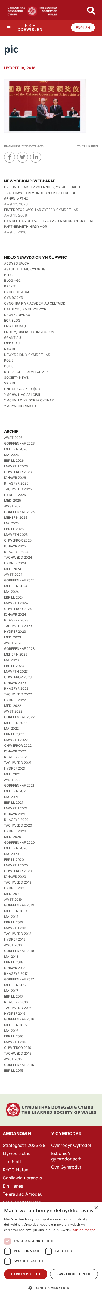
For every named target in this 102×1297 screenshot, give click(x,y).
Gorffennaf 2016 (19, 1019)
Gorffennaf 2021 (19, 785)
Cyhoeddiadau (17, 292)
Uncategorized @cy (22, 389)
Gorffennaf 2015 (19, 1065)
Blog (8, 275)
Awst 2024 (13, 574)
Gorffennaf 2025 (19, 512)
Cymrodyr (13, 298)
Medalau (12, 343)
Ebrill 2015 (13, 1070)
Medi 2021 (12, 774)
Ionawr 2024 (15, 614)
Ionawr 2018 (14, 968)
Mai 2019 (11, 917)
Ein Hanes (13, 1186)
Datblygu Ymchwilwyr (25, 309)
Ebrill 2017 (13, 996)
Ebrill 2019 (13, 922)
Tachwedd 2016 (17, 1008)
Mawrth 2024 (16, 603)
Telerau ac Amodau (22, 1194)
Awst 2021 (13, 780)
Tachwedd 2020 (18, 825)
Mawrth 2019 (15, 928)
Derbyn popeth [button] (25, 1274)
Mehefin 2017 (15, 985)
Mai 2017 (11, 991)
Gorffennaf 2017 (19, 979)
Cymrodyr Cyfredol (71, 1145)
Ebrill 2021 (13, 803)
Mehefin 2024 (15, 586)
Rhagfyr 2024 (16, 552)
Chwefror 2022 (18, 746)
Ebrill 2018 (13, 962)
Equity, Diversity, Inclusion (29, 332)
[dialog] (51, 1249)
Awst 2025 (13, 506)
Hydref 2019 (14, 888)
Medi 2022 (12, 706)
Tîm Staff (12, 1161)
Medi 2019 (12, 894)
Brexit (10, 286)
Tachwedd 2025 (18, 489)
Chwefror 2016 (17, 1048)
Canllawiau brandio (22, 1178)
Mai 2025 (11, 523)
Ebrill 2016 (13, 1036)
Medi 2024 (12, 569)
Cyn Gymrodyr (66, 1167)
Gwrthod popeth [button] (74, 1274)
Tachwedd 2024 (18, 557)
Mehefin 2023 (15, 654)
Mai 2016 (11, 1031)
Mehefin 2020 (15, 848)
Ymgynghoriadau (20, 406)
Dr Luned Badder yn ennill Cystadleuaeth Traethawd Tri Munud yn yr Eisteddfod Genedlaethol (43, 193)
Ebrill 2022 (14, 734)
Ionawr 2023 (15, 683)
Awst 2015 (13, 1059)
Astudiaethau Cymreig (24, 269)
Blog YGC (12, 281)
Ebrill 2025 (14, 529)
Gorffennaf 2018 (19, 951)
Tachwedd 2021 (17, 763)
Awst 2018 (13, 945)
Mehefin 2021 (15, 791)
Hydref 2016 (14, 1013)
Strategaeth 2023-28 (24, 1145)
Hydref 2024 (15, 563)
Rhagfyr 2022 (16, 689)
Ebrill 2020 (14, 860)
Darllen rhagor (83, 1230)
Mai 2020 (11, 854)
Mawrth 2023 (16, 671)
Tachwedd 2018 (17, 934)
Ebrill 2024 (14, 597)
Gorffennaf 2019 (19, 905)
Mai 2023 (11, 660)
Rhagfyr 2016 (16, 1002)
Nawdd (10, 349)
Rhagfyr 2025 (16, 483)
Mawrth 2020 (16, 865)
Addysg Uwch (16, 263)
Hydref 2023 (15, 631)
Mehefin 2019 (15, 911)
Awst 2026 (13, 438)
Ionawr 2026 (15, 478)
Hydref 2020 (15, 831)
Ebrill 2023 (14, 666)
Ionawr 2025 (15, 546)
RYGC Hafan (15, 1169)
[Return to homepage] (32, 11)
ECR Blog (12, 320)
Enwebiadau (15, 326)
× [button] (96, 1208)
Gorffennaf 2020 (19, 842)
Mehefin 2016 (15, 1025)
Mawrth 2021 (15, 808)
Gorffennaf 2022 (19, 717)
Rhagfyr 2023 (16, 620)
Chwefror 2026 (18, 472)
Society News (16, 377)
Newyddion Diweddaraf (29, 181)
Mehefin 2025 (15, 517)
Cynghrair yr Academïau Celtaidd (35, 303)
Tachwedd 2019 (17, 882)
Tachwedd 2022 (18, 694)
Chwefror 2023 (18, 677)
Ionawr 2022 (15, 751)
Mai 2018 (11, 956)
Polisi (9, 360)
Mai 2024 (11, 592)
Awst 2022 (13, 711)
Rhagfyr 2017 (16, 974)
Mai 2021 (11, 797)
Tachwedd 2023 (18, 626)
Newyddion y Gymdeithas (27, 355)
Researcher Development (27, 372)
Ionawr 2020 (15, 877)
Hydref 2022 (15, 700)
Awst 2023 (13, 643)
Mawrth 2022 (16, 740)
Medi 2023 (12, 637)
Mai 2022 (11, 728)
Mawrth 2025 (16, 535)
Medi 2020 (12, 837)
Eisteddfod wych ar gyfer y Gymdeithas (41, 210)
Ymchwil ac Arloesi (22, 395)
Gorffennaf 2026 (19, 443)
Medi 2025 (12, 500)
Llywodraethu (16, 1153)
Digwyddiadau (17, 315)
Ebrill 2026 (14, 460)
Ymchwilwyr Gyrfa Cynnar (29, 400)
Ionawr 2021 (14, 814)
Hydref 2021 (14, 768)
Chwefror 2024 (18, 609)
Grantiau (12, 338)
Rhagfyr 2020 (16, 820)
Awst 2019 (13, 899)
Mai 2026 (11, 455)
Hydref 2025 (15, 495)
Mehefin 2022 (15, 723)
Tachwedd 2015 (17, 1053)
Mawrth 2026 (16, 466)
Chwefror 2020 (18, 871)
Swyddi (10, 383)
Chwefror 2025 (18, 540)
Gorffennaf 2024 (19, 580)
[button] (51, 1288)
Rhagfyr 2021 (16, 757)
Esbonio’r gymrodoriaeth (66, 1156)
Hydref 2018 (14, 939)
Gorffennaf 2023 (19, 649)
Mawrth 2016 (15, 1042)
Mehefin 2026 (15, 449)
